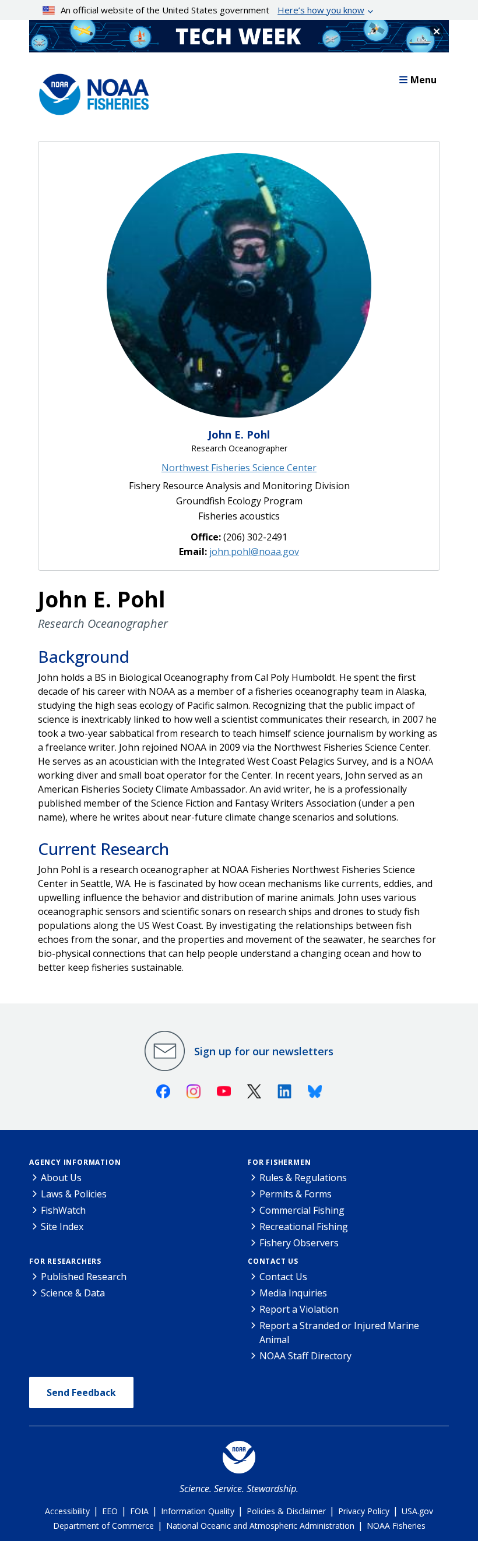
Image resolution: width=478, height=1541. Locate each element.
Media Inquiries (293, 1292)
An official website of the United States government (212, 10)
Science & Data (73, 1292)
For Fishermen (279, 1162)
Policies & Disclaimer (286, 1511)
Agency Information (75, 1162)
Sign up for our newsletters (263, 1051)
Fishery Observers (299, 1242)
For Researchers (65, 1261)
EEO (110, 1511)
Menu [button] (423, 79)
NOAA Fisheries (396, 1525)
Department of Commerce (103, 1525)
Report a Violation (299, 1309)
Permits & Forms (295, 1193)
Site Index (62, 1226)
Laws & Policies (74, 1193)
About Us (61, 1177)
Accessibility (67, 1511)
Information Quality (197, 1511)
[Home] (90, 91)
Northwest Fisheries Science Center (239, 467)
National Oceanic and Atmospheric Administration (260, 1525)
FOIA (139, 1511)
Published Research (83, 1276)
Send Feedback (81, 1392)
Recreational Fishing (303, 1226)
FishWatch (63, 1210)
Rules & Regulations (303, 1177)
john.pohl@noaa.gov (254, 551)
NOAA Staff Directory (305, 1355)
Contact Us (273, 1261)
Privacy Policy (363, 1511)
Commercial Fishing (302, 1210)
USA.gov (417, 1511)
